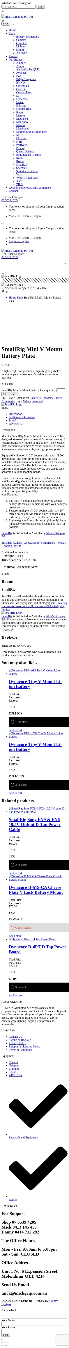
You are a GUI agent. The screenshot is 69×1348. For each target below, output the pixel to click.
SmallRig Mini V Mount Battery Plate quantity (28, 390)
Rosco (20, 161)
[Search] (2, 21)
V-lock (27, 401)
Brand (12, 420)
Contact (13, 190)
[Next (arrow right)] (6, 1345)
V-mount (37, 401)
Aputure (21, 62)
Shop (12, 33)
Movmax (21, 138)
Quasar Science (25, 151)
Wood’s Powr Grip (27, 177)
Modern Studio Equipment (31, 131)
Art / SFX (22, 53)
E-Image (21, 105)
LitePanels (22, 118)
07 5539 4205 (9, 200)
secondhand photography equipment (30, 187)
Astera (20, 66)
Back (5, 23)
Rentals (13, 56)
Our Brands (15, 59)
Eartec (20, 102)
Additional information (22, 417)
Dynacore (22, 98)
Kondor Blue (23, 108)
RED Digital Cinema (28, 154)
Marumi (20, 125)
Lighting (21, 46)
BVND (20, 82)
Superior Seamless (27, 171)
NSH (19, 141)
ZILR (19, 184)
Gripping (21, 43)
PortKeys (21, 144)
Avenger (21, 72)
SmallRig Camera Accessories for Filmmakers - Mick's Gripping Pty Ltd (34, 606)
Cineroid (21, 89)
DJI (18, 95)
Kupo (19, 112)
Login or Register (19, 241)
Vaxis (19, 174)
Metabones (22, 128)
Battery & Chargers (27, 36)
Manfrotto (22, 121)
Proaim (20, 148)
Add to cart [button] (15, 730)
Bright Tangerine (26, 79)
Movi (19, 135)
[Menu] (2, 14)
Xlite (19, 181)
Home (12, 30)
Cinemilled (22, 85)
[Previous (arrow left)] (2, 1345)
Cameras (21, 39)
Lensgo (20, 115)
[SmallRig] (11, 404)
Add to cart (9, 394)
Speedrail (21, 167)
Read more (15, 935)
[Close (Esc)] (2, 1342)
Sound (20, 49)
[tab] (38, 414)
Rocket (20, 158)
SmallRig (21, 164)
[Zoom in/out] (6, 1342)
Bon (18, 76)
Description (15, 413)
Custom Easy (24, 92)
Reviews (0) (16, 423)
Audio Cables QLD (27, 69)
